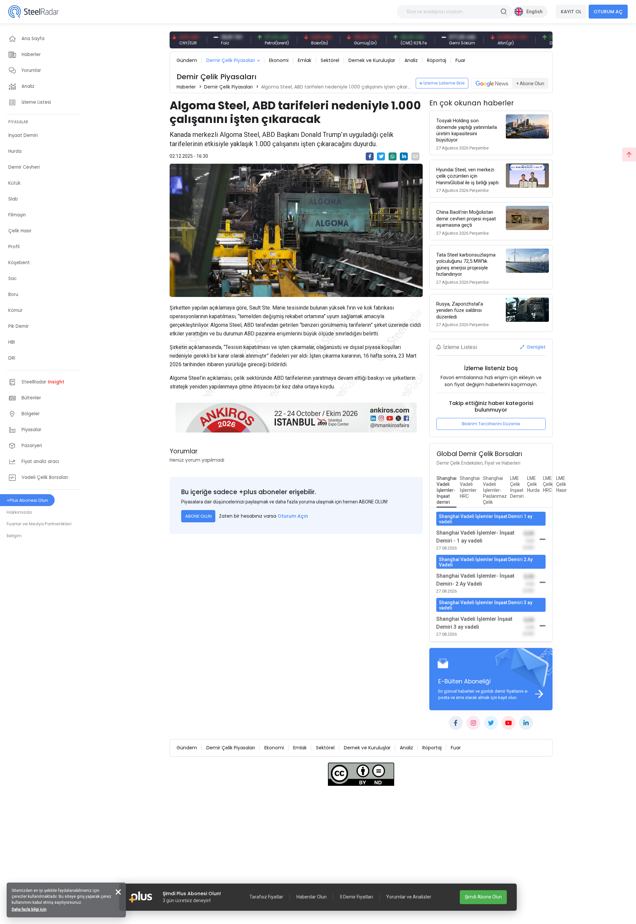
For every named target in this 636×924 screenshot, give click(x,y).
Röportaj (436, 60)
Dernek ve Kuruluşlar (371, 60)
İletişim (14, 536)
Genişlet (535, 347)
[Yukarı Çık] (629, 154)
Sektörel (330, 60)
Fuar (460, 60)
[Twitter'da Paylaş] (381, 156)
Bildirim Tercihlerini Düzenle (491, 424)
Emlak (304, 60)
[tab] (446, 490)
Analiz (411, 60)
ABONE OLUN (198, 516)
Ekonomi (279, 60)
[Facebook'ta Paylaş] (370, 156)
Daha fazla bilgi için (29, 909)
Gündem (187, 60)
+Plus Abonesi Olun (27, 500)
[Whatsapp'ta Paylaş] (393, 156)
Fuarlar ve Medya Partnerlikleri (39, 524)
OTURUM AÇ (608, 11)
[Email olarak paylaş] (415, 156)
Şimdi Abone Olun (483, 896)
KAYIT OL (571, 11)
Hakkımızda (19, 512)
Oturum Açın (293, 516)
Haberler (186, 87)
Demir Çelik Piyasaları (230, 60)
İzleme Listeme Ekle (444, 83)
